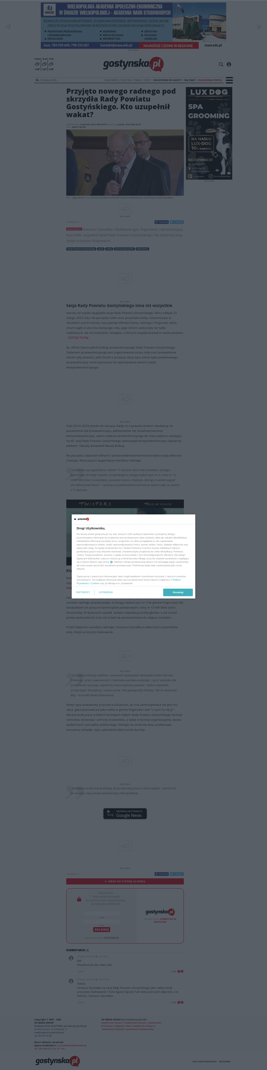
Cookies (95, 583)
